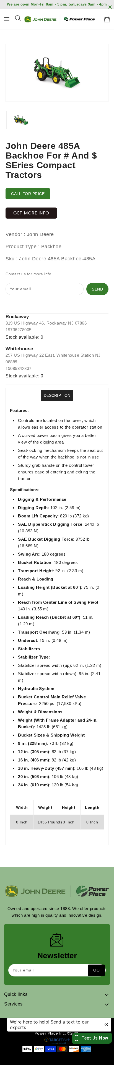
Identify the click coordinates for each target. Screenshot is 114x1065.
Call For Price (28, 193)
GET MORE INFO (31, 213)
